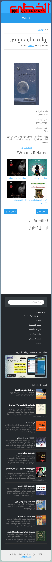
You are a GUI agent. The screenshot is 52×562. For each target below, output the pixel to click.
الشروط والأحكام (35, 329)
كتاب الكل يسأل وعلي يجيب (25, 501)
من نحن (38, 320)
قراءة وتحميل (27, 147)
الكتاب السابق (11, 212)
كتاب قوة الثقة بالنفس (26, 486)
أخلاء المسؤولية (35, 334)
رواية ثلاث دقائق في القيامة (25, 390)
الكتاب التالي (41, 212)
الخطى (31, 45)
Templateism (26, 556)
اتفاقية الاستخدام (35, 339)
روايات (40, 29)
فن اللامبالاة (30, 422)
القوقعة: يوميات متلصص (26, 438)
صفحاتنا (38, 343)
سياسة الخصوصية (35, 325)
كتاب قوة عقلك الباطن (26, 453)
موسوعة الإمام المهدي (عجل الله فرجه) (21, 532)
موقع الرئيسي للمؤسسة (32, 316)
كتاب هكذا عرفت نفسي (26, 516)
